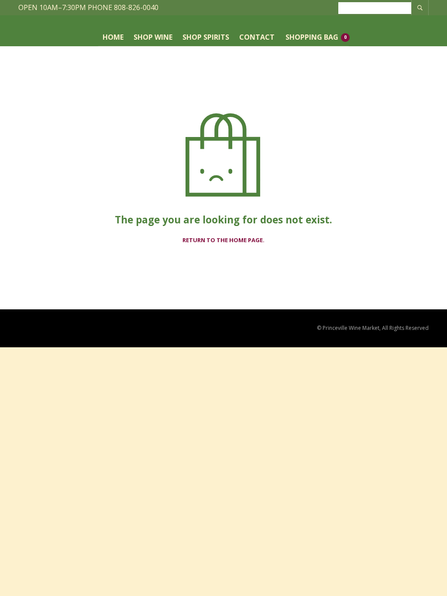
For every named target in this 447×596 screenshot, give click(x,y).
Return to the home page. (223, 240)
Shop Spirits (205, 37)
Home (113, 37)
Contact (257, 37)
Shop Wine (153, 37)
